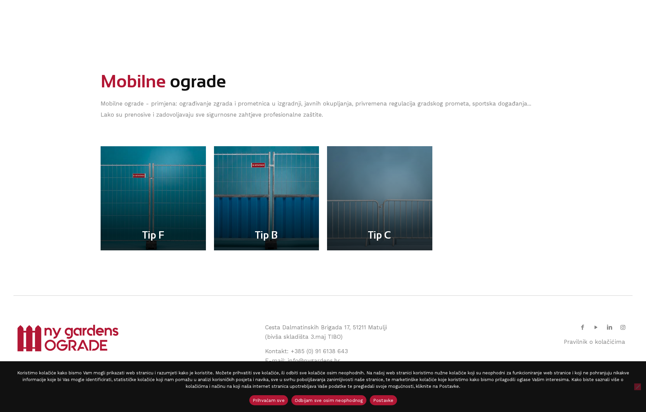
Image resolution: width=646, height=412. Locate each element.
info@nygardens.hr (314, 360)
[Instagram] (623, 327)
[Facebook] (583, 327)
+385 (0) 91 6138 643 (319, 351)
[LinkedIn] (609, 327)
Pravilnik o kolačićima (594, 341)
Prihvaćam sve (269, 400)
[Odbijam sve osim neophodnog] (637, 386)
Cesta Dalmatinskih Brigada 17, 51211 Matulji (326, 327)
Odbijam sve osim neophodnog (329, 400)
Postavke (383, 400)
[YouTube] (596, 327)
